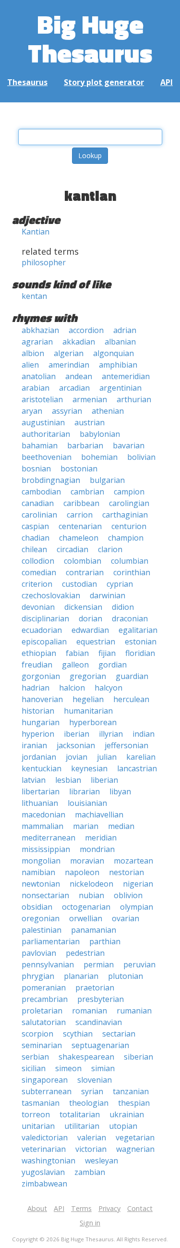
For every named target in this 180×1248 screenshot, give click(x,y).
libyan (120, 791)
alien (30, 364)
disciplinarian (45, 618)
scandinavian (98, 1022)
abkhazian (40, 330)
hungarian (41, 722)
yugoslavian (43, 1172)
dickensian (83, 607)
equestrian (95, 641)
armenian (89, 399)
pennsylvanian (48, 964)
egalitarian (138, 630)
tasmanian (41, 1103)
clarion (110, 549)
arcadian (74, 388)
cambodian (41, 491)
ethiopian (39, 653)
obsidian (37, 907)
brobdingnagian (51, 480)
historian (38, 710)
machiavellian (99, 814)
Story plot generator (104, 82)
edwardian (90, 630)
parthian (104, 941)
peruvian (139, 964)
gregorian (88, 676)
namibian (38, 872)
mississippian (46, 849)
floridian (140, 653)
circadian (72, 549)
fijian (107, 653)
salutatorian (44, 1022)
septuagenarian (100, 1045)
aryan (32, 411)
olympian (136, 907)
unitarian (38, 1126)
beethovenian (47, 457)
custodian (79, 584)
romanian (89, 1010)
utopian (123, 1126)
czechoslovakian (51, 595)
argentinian (120, 388)
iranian (34, 745)
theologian (88, 1103)
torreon (36, 1114)
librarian (84, 791)
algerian (69, 353)
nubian (91, 895)
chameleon (78, 537)
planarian (81, 976)
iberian (76, 734)
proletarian (42, 1010)
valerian (91, 1137)
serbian (35, 1056)
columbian (129, 561)
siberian (138, 1056)
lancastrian (137, 768)
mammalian (42, 826)
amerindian (68, 364)
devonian (38, 607)
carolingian (129, 503)
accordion (86, 330)
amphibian (118, 364)
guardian (132, 676)
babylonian (100, 434)
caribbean (81, 503)
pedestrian (85, 953)
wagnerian (135, 1149)
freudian (37, 664)
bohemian (99, 457)
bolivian (141, 457)
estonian (140, 641)
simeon (68, 1068)
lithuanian (40, 803)
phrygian (38, 976)
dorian (90, 618)
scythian (78, 1033)
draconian (130, 618)
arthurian (134, 399)
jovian (76, 757)
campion (129, 491)
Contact (140, 1208)
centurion (128, 526)
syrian (92, 1091)
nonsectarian (45, 895)
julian (107, 757)
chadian (35, 537)
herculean (131, 699)
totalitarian (80, 1114)
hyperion (38, 734)
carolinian (39, 514)
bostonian (78, 468)
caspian (35, 526)
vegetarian (135, 1137)
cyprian (120, 584)
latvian (34, 780)
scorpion (37, 1033)
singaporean (45, 1080)
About (37, 1208)
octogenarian (86, 907)
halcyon (108, 687)
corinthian (131, 572)
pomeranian (44, 987)
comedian (39, 572)
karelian (141, 757)
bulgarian (107, 480)
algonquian (113, 353)
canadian (38, 503)
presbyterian (100, 999)
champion (126, 537)
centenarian (80, 526)
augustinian (43, 422)
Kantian (35, 231)
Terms (81, 1208)
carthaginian (125, 514)
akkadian (78, 341)
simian (103, 1068)
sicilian (34, 1068)
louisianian (87, 803)
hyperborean (93, 722)
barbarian (85, 445)
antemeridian (126, 376)
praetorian (94, 987)
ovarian (125, 918)
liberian (104, 780)
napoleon (82, 872)
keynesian (89, 768)
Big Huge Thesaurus (90, 38)
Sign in (90, 1222)
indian (143, 734)
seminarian (42, 1045)
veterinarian (44, 1149)
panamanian (93, 930)
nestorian (126, 872)
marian (85, 826)
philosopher (44, 262)
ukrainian (126, 1114)
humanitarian (88, 710)
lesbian (68, 780)
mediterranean (48, 837)
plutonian (125, 976)
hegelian (88, 699)
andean (78, 376)
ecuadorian (42, 630)
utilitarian (81, 1126)
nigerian (138, 883)
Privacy (109, 1208)
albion (33, 353)
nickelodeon (91, 883)
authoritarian (46, 434)
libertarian (41, 791)
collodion (38, 561)
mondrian (97, 849)
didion (123, 607)
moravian (87, 860)
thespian (134, 1103)
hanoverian (42, 699)
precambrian (45, 999)
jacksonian (76, 745)
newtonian (41, 883)
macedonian (43, 814)
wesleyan (101, 1160)
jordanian (39, 757)
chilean (34, 549)
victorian (91, 1149)
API (166, 82)
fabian (77, 653)
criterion (37, 584)
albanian (120, 341)
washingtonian (48, 1160)
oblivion (128, 895)
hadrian (35, 687)
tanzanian (131, 1091)
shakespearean (86, 1056)
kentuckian (41, 768)
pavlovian (39, 953)
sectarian (118, 1033)
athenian (108, 411)
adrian (124, 330)
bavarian (128, 445)
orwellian (85, 918)
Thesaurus (27, 82)
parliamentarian (51, 941)
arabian (35, 388)
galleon (75, 664)
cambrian (87, 491)
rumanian (134, 1010)
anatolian (39, 376)
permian (99, 964)
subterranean (47, 1091)
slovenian (94, 1080)
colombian (82, 561)
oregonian (41, 918)
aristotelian (42, 399)
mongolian (41, 860)
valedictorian (45, 1137)
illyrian (111, 734)
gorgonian (41, 676)
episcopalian (44, 641)
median (121, 826)
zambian (89, 1172)
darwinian (107, 595)
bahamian (40, 445)
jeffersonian (126, 745)
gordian (112, 664)
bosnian (36, 468)
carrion (80, 514)
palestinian (41, 930)
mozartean (133, 860)
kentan (34, 296)
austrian (89, 422)
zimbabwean (44, 1183)
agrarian (37, 341)
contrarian (85, 572)
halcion (72, 687)
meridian (101, 837)
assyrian (67, 411)
